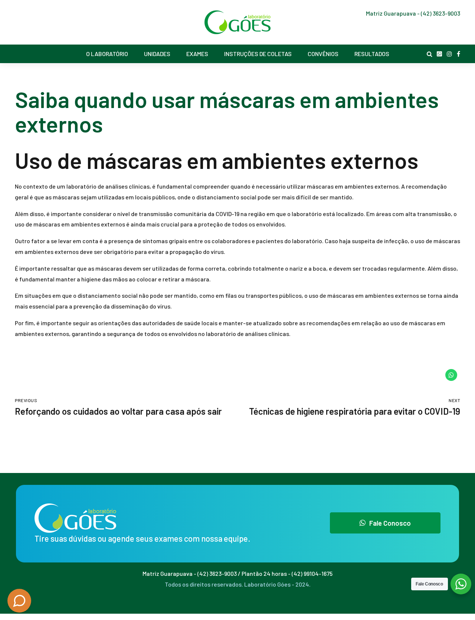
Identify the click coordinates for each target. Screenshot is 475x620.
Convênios (323, 53)
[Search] (429, 54)
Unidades (157, 53)
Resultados (371, 53)
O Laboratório (107, 53)
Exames (197, 53)
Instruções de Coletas (258, 53)
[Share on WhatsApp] (451, 375)
